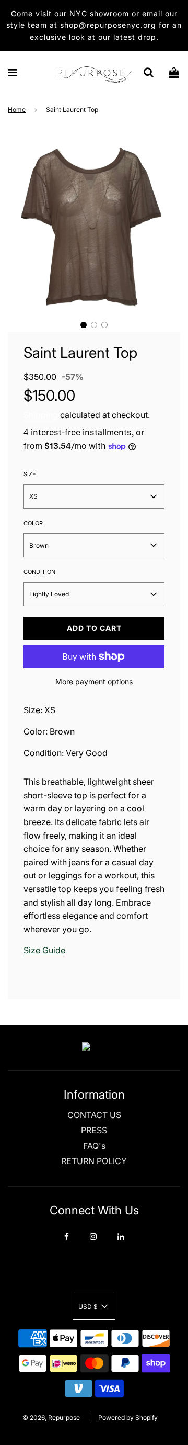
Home (17, 110)
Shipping (41, 415)
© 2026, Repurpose (51, 1417)
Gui (48, 950)
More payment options (94, 681)
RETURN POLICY (94, 1161)
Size (30, 474)
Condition (39, 571)
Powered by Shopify (128, 1417)
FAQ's (94, 1146)
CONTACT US (94, 1115)
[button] (83, 325)
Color (33, 523)
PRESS (94, 1130)
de (60, 950)
